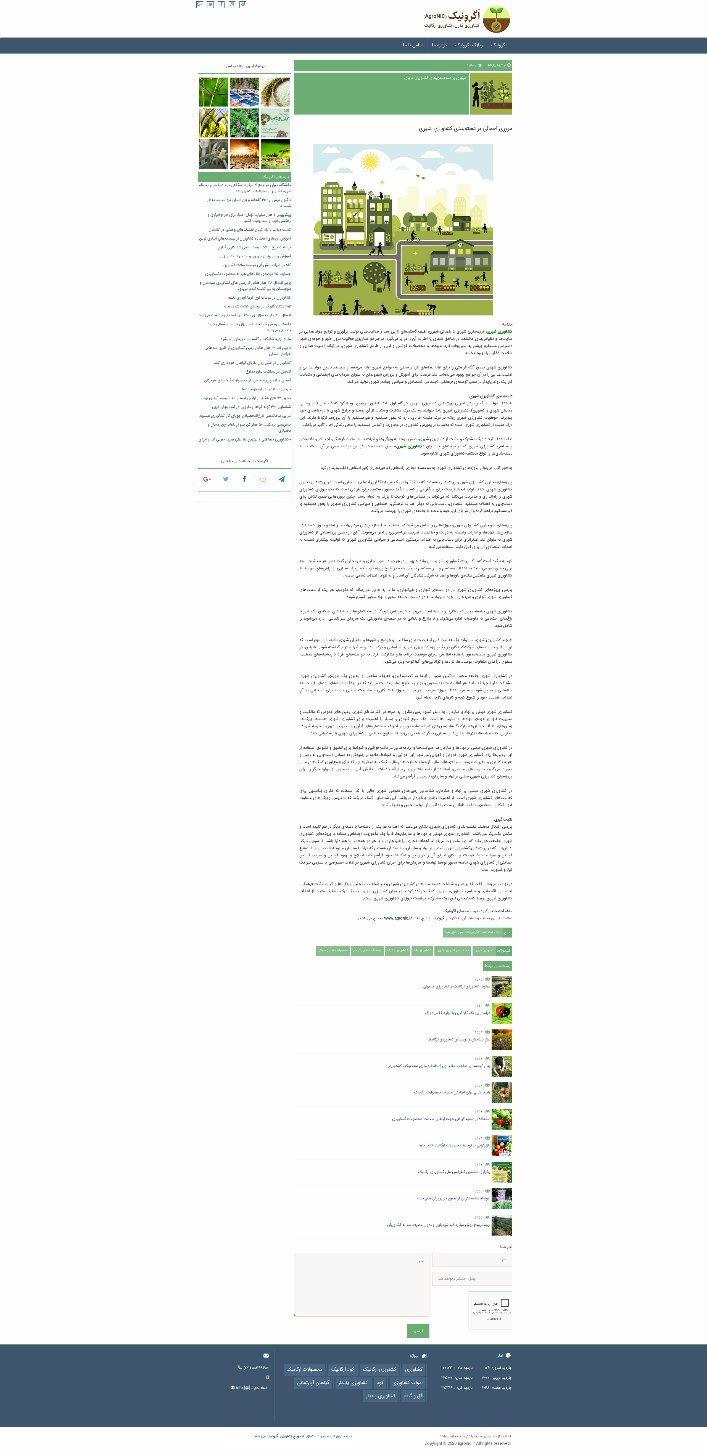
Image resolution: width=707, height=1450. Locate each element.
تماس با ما (413, 45)
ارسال (418, 1331)
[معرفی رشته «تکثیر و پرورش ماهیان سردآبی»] (244, 92)
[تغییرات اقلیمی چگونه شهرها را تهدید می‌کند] (244, 153)
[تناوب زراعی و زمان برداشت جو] (213, 122)
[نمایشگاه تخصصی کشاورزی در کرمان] (275, 122)
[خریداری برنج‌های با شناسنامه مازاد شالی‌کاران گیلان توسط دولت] (275, 92)
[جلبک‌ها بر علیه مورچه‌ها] (275, 153)
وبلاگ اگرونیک (469, 45)
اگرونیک (498, 45)
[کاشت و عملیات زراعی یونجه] (244, 122)
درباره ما (439, 45)
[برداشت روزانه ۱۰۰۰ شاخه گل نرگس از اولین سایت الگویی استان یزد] (213, 153)
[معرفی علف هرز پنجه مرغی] (213, 92)
